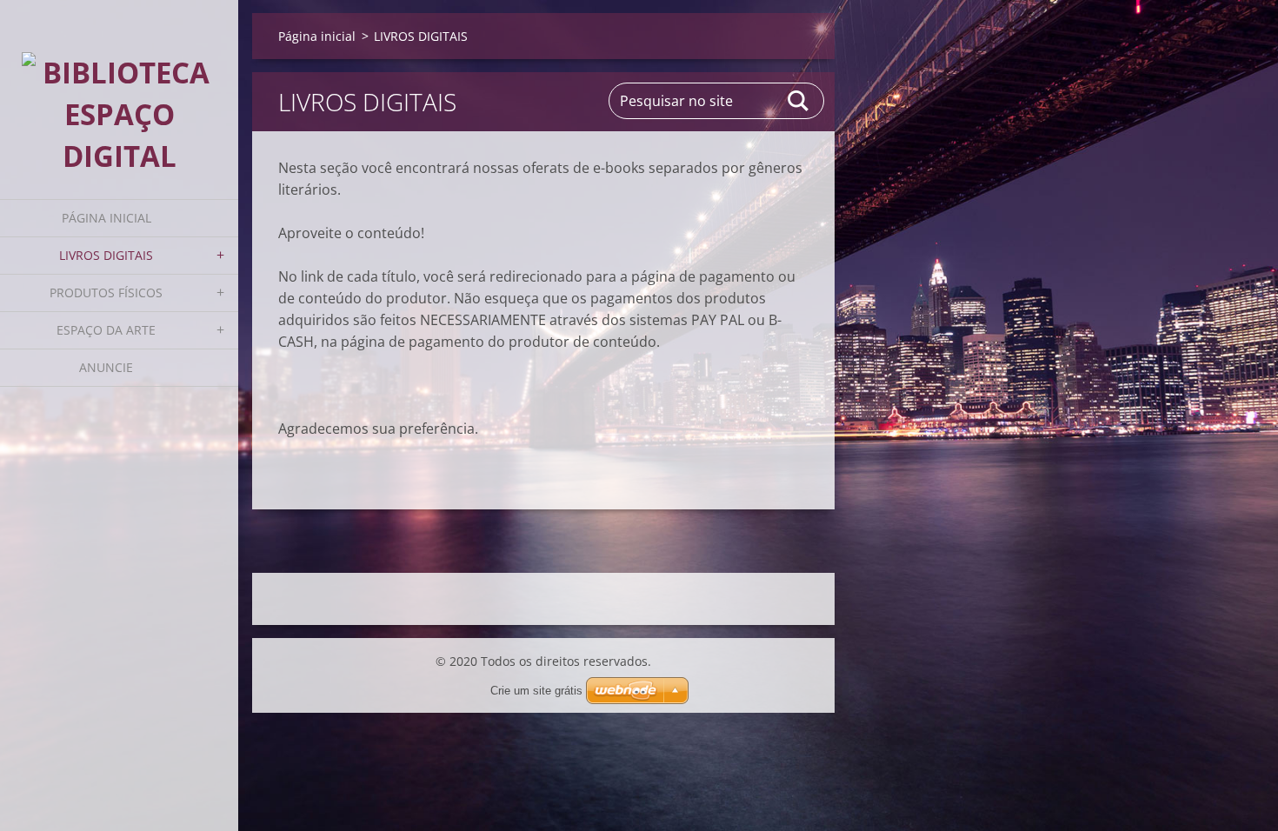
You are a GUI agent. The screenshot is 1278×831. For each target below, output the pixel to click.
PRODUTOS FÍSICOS (106, 292)
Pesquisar (799, 101)
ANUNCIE (106, 367)
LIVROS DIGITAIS (106, 255)
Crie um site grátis (536, 690)
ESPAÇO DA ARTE (106, 330)
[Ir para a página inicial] (119, 88)
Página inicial (106, 217)
